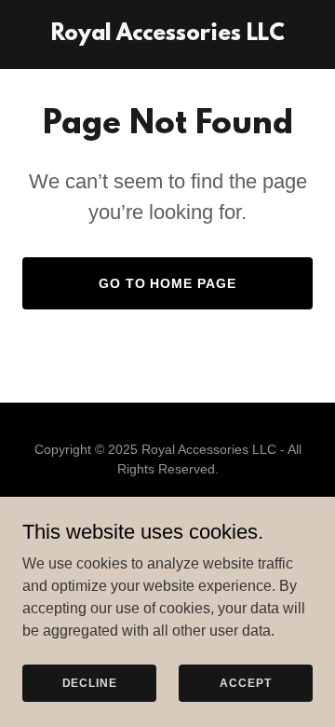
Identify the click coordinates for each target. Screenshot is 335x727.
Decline (89, 682)
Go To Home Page (168, 283)
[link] (168, 35)
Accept (245, 682)
